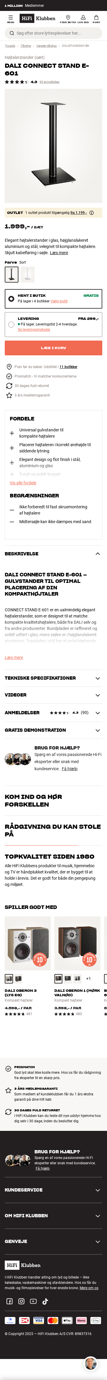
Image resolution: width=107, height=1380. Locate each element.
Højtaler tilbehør (47, 45)
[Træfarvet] (9, 979)
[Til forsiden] (37, 18)
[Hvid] (27, 275)
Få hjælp (70, 768)
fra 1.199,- (78, 213)
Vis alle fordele (23, 483)
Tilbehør (26, 45)
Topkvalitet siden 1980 (50, 856)
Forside (10, 45)
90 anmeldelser (49, 81)
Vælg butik (59, 301)
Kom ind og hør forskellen (33, 800)
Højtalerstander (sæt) (25, 57)
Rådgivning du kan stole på (53, 830)
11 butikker (68, 367)
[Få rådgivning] (90, 1363)
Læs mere (59, 252)
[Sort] (11, 275)
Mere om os (89, 1288)
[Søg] (11, 33)
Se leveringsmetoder (34, 330)
